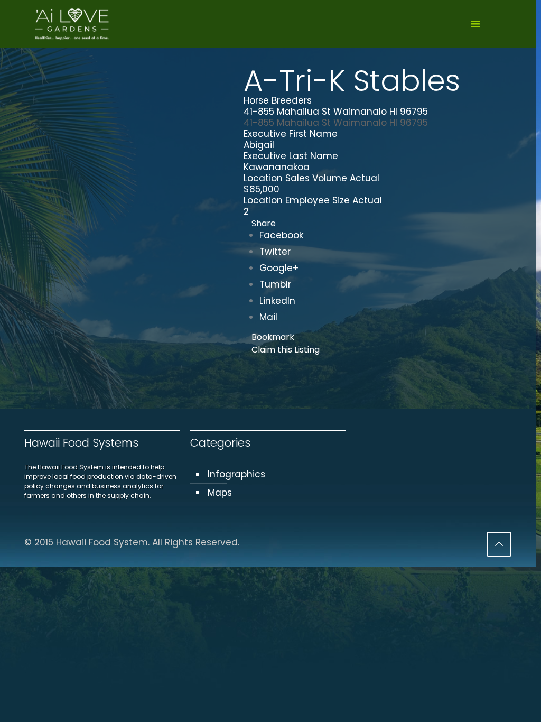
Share (263, 223)
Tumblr (275, 284)
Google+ (279, 268)
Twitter (275, 251)
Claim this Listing (285, 350)
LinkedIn (277, 300)
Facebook (281, 235)
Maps (220, 492)
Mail (268, 317)
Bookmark (272, 337)
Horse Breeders (278, 100)
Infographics (236, 474)
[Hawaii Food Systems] (71, 24)
